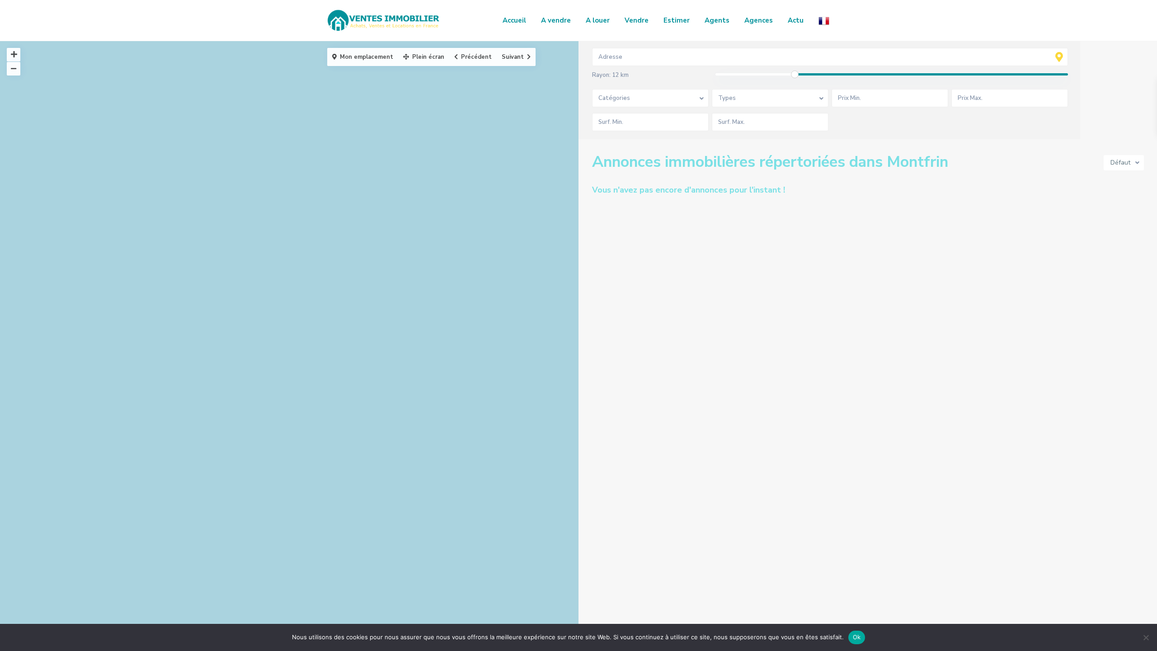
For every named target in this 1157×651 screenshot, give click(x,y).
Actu (796, 20)
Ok (857, 637)
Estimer (676, 20)
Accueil (514, 20)
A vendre (556, 20)
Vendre (637, 20)
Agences (758, 20)
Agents (717, 20)
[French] (824, 20)
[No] (1145, 637)
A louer (598, 20)
